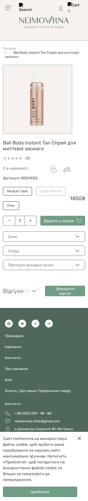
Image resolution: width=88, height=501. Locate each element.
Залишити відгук (65, 291)
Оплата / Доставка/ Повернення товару (38, 391)
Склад (13, 251)
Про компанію (16, 369)
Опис (13, 236)
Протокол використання (30, 265)
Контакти (13, 404)
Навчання (13, 347)
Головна (9, 48)
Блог (8, 380)
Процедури (14, 336)
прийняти (40, 492)
